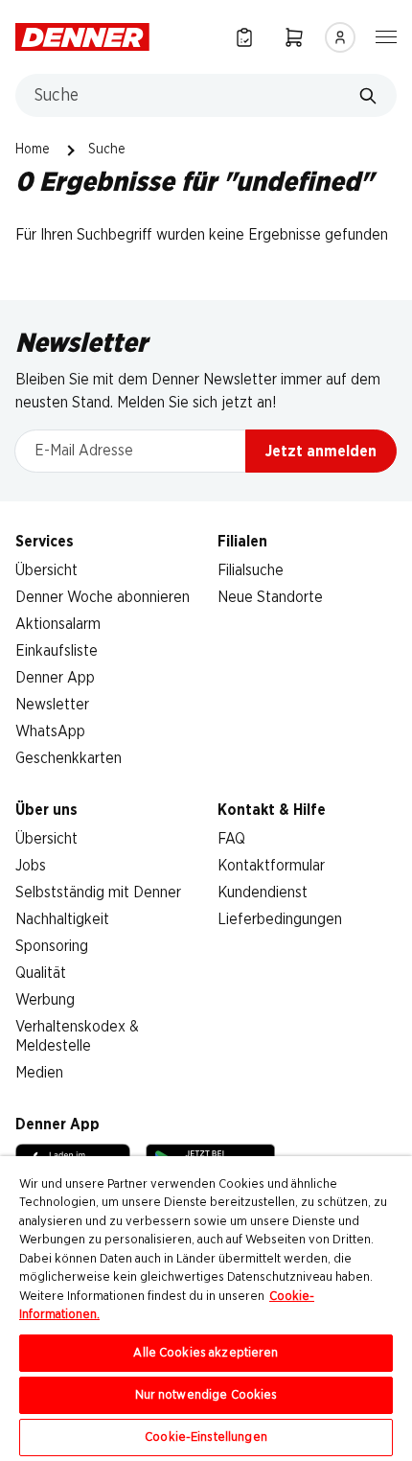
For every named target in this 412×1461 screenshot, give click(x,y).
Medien (39, 1072)
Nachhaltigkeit (62, 919)
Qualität (40, 973)
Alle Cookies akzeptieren (205, 1353)
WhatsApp (50, 731)
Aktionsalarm (58, 624)
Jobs (30, 865)
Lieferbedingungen (279, 919)
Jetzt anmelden (321, 451)
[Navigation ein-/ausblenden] (386, 35)
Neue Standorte (270, 597)
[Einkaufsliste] (244, 36)
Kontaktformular (271, 865)
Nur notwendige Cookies (206, 1395)
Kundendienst (262, 892)
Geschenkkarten (68, 758)
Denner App (55, 677)
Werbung (45, 1000)
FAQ (231, 838)
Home (32, 149)
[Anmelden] (340, 37)
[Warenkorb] (294, 36)
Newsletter (52, 704)
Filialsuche (250, 570)
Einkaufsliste (56, 651)
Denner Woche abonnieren (102, 597)
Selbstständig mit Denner (98, 892)
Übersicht (46, 570)
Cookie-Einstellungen (206, 1437)
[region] (206, 1308)
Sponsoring (51, 946)
